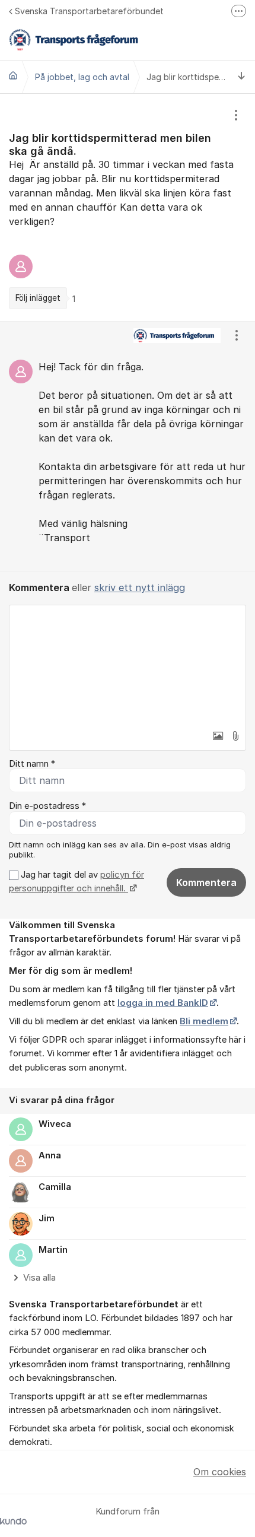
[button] (217, 736)
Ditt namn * (32, 763)
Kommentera (206, 882)
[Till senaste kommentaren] (241, 77)
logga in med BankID (162, 1003)
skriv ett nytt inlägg (139, 587)
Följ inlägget (37, 298)
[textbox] (127, 664)
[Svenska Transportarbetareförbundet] (13, 75)
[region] (127, 207)
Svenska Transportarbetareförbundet (89, 11)
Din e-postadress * (47, 806)
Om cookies (219, 1472)
